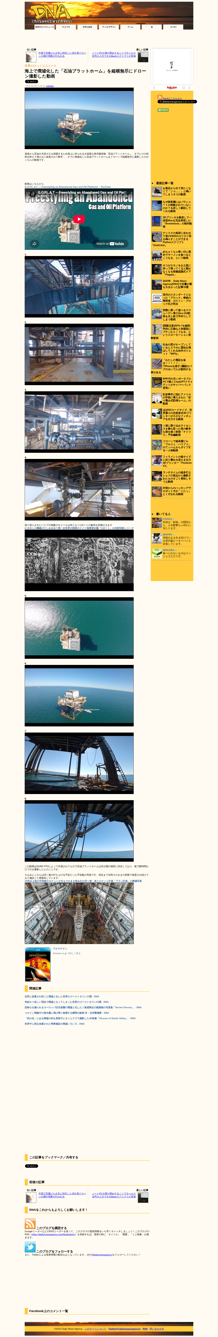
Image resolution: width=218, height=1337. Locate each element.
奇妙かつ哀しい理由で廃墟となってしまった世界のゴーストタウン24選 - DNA (67, 1002)
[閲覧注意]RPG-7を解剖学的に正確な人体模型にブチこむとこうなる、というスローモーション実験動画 (171, 331)
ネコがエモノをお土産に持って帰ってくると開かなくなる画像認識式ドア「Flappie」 (177, 270)
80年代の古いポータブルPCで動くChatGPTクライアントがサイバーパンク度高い (178, 383)
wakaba (50, 86)
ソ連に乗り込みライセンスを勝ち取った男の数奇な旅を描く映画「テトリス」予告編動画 (177, 430)
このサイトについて (95, 1328)
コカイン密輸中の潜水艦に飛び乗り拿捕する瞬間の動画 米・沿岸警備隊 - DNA (67, 1012)
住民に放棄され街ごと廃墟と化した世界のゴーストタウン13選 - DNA (62, 996)
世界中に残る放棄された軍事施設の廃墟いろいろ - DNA (54, 1023)
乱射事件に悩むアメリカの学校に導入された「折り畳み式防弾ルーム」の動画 (177, 399)
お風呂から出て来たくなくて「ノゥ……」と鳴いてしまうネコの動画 (177, 191)
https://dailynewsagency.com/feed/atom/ (53, 1234)
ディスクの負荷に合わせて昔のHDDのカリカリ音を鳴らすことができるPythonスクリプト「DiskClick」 (171, 239)
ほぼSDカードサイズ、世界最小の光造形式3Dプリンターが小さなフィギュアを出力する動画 (177, 414)
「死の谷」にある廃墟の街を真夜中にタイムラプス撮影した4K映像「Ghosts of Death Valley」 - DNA (80, 1018)
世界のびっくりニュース (41, 65)
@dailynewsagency (101, 1254)
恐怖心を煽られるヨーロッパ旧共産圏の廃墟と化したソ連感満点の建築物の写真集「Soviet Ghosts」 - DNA (83, 1007)
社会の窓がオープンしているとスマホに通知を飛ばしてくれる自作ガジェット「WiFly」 (177, 349)
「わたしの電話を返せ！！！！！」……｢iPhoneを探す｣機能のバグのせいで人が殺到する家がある (171, 366)
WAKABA (168, 550)
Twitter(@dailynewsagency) (124, 1328)
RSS (145, 1328)
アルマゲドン (60, 948)
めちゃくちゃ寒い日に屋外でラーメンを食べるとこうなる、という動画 (177, 254)
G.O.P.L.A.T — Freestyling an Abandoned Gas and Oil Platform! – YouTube (68, 186)
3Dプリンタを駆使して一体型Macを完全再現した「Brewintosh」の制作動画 (177, 222)
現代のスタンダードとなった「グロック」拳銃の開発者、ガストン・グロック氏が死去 (177, 299)
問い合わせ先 (157, 1328)
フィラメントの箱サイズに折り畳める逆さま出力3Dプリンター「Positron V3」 (177, 461)
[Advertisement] (109, 39)
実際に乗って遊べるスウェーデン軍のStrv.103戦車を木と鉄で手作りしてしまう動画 (177, 315)
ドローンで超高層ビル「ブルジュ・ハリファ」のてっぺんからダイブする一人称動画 (177, 446)
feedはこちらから (172, 98)
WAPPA (167, 534)
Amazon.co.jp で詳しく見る (67, 953)
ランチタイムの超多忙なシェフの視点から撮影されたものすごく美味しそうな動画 (177, 477)
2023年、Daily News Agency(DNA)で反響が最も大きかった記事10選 (177, 283)
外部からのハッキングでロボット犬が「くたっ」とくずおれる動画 (177, 490)
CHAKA (167, 519)
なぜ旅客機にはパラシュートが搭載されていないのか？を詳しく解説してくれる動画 (177, 206)
